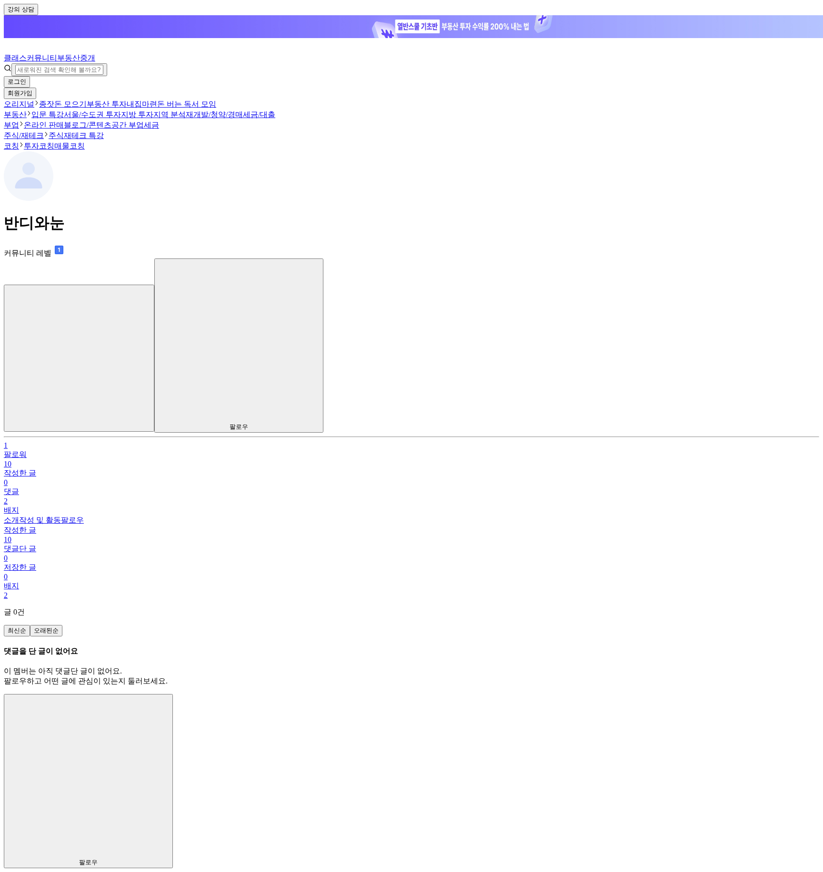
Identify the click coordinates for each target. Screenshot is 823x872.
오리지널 (19, 104)
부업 (11, 125)
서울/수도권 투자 (92, 114)
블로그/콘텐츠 (87, 125)
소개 (11, 520)
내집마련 (142, 104)
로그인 (17, 81)
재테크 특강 (84, 135)
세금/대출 (259, 114)
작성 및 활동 (40, 520)
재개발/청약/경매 (214, 114)
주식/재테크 (24, 135)
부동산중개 (76, 58)
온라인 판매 (44, 125)
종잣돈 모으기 (63, 104)
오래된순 (46, 630)
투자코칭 (39, 146)
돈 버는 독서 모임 (186, 104)
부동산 (15, 114)
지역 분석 (169, 114)
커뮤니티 (42, 58)
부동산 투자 (107, 104)
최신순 (17, 630)
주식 (56, 135)
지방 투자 (137, 114)
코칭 (11, 146)
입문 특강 (47, 114)
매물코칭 (69, 146)
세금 (151, 125)
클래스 (15, 58)
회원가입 (20, 93)
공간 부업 (127, 125)
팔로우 (72, 520)
